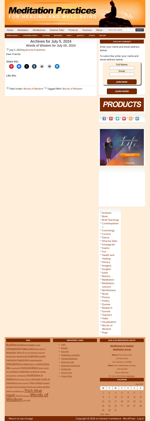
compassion (13, 348)
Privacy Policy (66, 376)
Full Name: (122, 64)
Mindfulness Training (23, 379)
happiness (22, 360)
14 (141, 396)
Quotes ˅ (81, 35)
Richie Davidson (20, 387)
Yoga (105, 332)
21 (141, 401)
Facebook (104, 118)
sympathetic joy (18, 391)
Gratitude (32, 356)
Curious (106, 234)
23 (109, 405)
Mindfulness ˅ (13, 35)
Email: (122, 71)
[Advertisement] (133, 10)
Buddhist (31, 345)
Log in (140, 418)
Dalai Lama (28, 348)
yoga (25, 400)
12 (128, 396)
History (106, 262)
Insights (106, 269)
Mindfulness (39, 30)
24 (116, 405)
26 (128, 405)
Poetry (105, 300)
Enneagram (108, 244)
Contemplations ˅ (30, 35)
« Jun (102, 414)
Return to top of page (21, 418)
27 (134, 405)
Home (10, 30)
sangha (46, 386)
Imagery (106, 265)
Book (105, 216)
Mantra (106, 276)
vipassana (26, 396)
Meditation (23, 30)
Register (64, 348)
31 (116, 410)
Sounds (106, 311)
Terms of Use (66, 372)
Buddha (11, 345)
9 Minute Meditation (69, 358)
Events (92, 35)
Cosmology (108, 230)
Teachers (87, 30)
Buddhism (22, 344)
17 (116, 401)
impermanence (35, 360)
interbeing (13, 364)
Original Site (66, 369)
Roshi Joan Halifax (35, 387)
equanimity (11, 352)
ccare (38, 345)
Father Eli (20, 352)
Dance (105, 237)
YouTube (124, 118)
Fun (104, 251)
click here (130, 376)
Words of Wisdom (33, 88)
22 (103, 405)
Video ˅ (70, 35)
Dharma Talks (57, 30)
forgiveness (11, 356)
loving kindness (29, 367)
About (99, 30)
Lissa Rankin (15, 368)
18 (122, 401)
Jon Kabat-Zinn (26, 364)
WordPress (129, 418)
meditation (14, 371)
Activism (46, 35)
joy (35, 364)
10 (116, 396)
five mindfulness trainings (35, 353)
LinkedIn (137, 118)
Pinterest (111, 118)
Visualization (109, 322)
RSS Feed (130, 118)
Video (105, 318)
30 (109, 410)
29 (103, 410)
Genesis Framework (110, 418)
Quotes (106, 304)
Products (73, 30)
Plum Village (36, 382)
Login (63, 344)
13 (134, 396)
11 (122, 396)
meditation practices (29, 371)
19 (128, 401)
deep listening (40, 349)
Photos (106, 297)
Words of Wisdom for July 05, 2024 (51, 45)
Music (105, 293)
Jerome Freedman (35, 49)
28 (141, 405)
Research (58, 35)
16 (109, 401)
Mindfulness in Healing (70, 355)
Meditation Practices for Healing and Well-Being (38, 10)
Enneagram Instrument (70, 365)
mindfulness (21, 375)
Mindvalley (36, 379)
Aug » (107, 414)
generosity (21, 356)
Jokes (105, 272)
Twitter (117, 118)
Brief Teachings (110, 219)
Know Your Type (67, 362)
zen (28, 400)
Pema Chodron (23, 383)
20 (134, 401)
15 (103, 401)
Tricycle (19, 395)
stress (8, 391)
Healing (102, 35)
